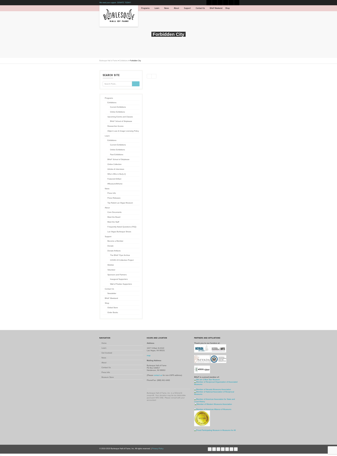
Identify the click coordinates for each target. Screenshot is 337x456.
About (176, 8)
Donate (110, 246)
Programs (145, 8)
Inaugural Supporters (119, 279)
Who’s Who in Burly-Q (116, 174)
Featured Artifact (114, 179)
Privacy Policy (157, 448)
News (166, 8)
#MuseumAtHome (114, 184)
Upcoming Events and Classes (120, 117)
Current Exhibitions (118, 107)
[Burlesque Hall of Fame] (118, 16)
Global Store (112, 308)
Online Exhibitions (117, 112)
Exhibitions (111, 102)
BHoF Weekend (216, 8)
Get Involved (106, 353)
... (1, 455)
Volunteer (111, 270)
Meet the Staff (113, 222)
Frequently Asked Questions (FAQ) (121, 227)
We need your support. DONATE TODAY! (115, 3)
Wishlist (110, 265)
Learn (157, 8)
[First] (149, 76)
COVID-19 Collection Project (122, 260)
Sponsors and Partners (117, 275)
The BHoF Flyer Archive (120, 255)
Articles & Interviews (115, 169)
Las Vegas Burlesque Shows (119, 232)
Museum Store (107, 377)
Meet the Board (113, 217)
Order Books (112, 312)
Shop (227, 8)
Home (103, 343)
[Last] (154, 76)
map (148, 355)
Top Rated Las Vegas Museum (120, 203)
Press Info (111, 193)
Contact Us (200, 8)
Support (187, 8)
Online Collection (114, 164)
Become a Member (115, 241)
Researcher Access (115, 126)
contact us (158, 375)
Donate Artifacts (114, 251)
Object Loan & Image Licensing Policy (123, 131)
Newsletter (111, 293)
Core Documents (114, 212)
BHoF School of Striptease (121, 121)
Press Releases (113, 198)
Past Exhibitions (116, 154)
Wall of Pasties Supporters (121, 284)
